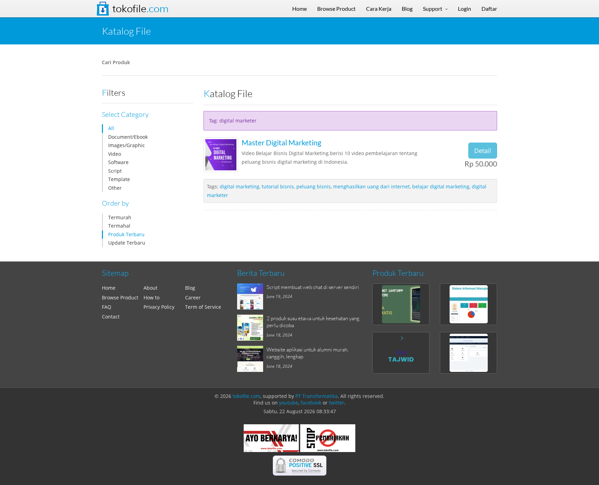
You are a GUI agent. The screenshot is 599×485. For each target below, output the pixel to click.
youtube (288, 402)
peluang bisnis (313, 186)
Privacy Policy (159, 307)
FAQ (106, 307)
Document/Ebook (128, 137)
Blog (190, 287)
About (150, 287)
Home (108, 287)
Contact (111, 316)
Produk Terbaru (126, 234)
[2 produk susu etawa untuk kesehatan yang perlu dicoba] (252, 328)
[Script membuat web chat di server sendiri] (252, 296)
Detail (482, 150)
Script (115, 171)
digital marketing (239, 186)
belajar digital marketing (440, 186)
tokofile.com (246, 396)
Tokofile (140, 9)
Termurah (119, 217)
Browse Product (120, 297)
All (111, 128)
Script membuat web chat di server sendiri (313, 287)
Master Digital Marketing (281, 142)
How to (151, 297)
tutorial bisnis (278, 186)
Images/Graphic (126, 145)
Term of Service (203, 307)
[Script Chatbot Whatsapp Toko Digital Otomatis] (400, 304)
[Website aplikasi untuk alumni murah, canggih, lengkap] (252, 359)
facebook (311, 402)
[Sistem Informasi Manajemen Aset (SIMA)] (468, 304)
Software (118, 162)
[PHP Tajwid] (400, 353)
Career (193, 297)
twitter (336, 402)
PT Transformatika (316, 396)
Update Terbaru (126, 242)
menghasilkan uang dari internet (371, 186)
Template (119, 179)
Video (114, 154)
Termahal (119, 225)
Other (115, 188)
